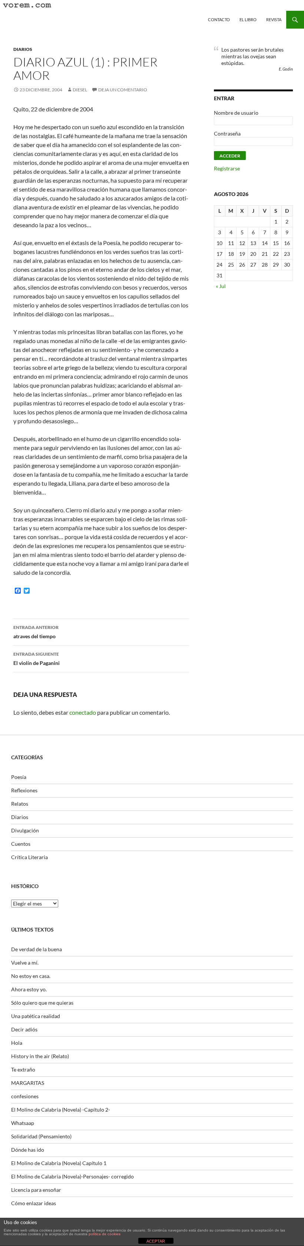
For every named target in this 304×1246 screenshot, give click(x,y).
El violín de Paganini (36, 658)
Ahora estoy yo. (29, 989)
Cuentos (20, 844)
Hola (16, 1043)
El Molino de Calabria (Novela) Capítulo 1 (58, 1163)
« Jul (221, 286)
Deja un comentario (122, 89)
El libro (248, 19)
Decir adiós (24, 1029)
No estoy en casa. (30, 976)
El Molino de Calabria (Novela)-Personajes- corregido (72, 1176)
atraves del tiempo (36, 631)
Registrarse (227, 168)
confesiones (25, 1096)
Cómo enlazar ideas (33, 1203)
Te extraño (23, 1069)
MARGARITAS (27, 1083)
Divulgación (25, 830)
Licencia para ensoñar (36, 1190)
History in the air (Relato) (40, 1056)
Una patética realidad (35, 1016)
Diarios (22, 49)
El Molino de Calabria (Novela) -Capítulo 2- (60, 1109)
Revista (273, 19)
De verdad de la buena (36, 949)
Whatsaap (22, 1123)
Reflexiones (24, 790)
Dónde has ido (27, 1149)
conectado (82, 712)
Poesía (18, 777)
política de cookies (104, 1234)
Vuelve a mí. (25, 962)
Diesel (80, 89)
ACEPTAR (155, 1241)
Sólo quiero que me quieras (42, 1002)
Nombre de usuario (236, 113)
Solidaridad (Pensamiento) (41, 1136)
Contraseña (227, 133)
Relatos (19, 803)
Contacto (219, 19)
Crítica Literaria (29, 857)
